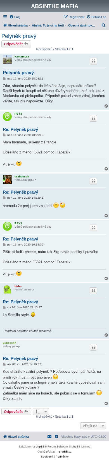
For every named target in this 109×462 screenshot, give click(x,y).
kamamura (22, 56)
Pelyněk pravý (18, 36)
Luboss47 (9, 342)
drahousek (22, 176)
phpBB (40, 446)
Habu (18, 286)
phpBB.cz (65, 451)
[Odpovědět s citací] (93, 61)
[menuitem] (14, 17)
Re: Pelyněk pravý (20, 129)
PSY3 (18, 113)
